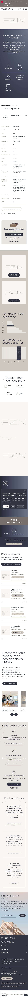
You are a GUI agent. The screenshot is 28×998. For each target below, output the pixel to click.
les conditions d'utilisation (7, 974)
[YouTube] (8, 942)
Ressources (5, 952)
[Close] (26, 3)
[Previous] (12, 714)
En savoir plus (8, 5)
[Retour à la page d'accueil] (7, 9)
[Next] (16, 714)
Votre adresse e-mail (6, 968)
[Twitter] (5, 942)
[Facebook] (2, 942)
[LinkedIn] (10, 942)
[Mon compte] (19, 9)
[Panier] (21, 9)
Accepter (6, 506)
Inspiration (4, 949)
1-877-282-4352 (14, 789)
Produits (8, 105)
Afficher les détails (17, 577)
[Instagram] (13, 942)
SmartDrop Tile (16, 129)
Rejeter (12, 506)
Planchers (4, 946)
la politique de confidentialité (8, 973)
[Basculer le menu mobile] (26, 9)
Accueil (3, 105)
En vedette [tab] (5, 116)
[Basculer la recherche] (23, 9)
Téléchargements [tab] (15, 115)
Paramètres (20, 506)
